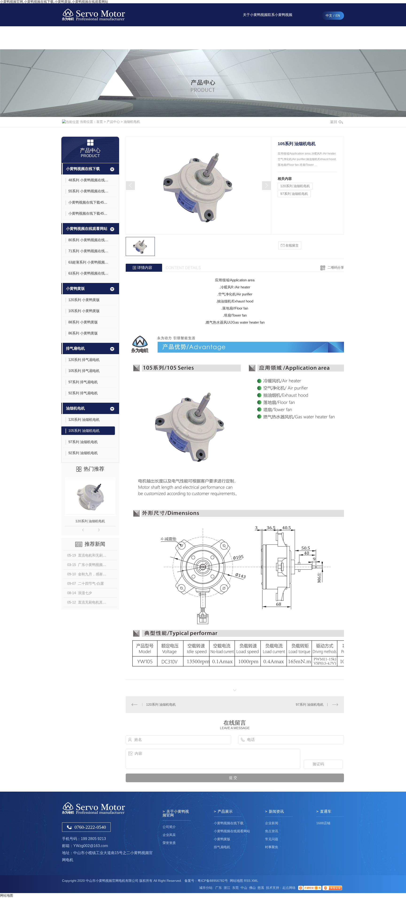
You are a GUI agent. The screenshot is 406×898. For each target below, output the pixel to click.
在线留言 (305, 38)
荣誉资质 (169, 843)
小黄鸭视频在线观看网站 (86, 229)
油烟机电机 (132, 122)
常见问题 (271, 839)
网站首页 (181, 38)
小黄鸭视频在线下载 (83, 169)
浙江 (227, 888)
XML (254, 881)
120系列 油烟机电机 (90, 521)
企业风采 (169, 835)
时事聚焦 (271, 847)
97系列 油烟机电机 (294, 194)
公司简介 (169, 827)
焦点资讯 (271, 831)
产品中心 (206, 38)
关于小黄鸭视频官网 (255, 19)
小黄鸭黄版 (75, 288)
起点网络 (289, 888)
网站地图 (236, 881)
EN (338, 15)
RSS (247, 881)
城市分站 (205, 888)
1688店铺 (323, 823)
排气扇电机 (75, 348)
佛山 (252, 888)
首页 (99, 122)
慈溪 (261, 888)
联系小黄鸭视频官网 (280, 19)
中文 (329, 15)
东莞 (235, 888)
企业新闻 (271, 823)
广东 (218, 888)
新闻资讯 (231, 38)
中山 (244, 888)
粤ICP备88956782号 (213, 881)
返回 (333, 122)
